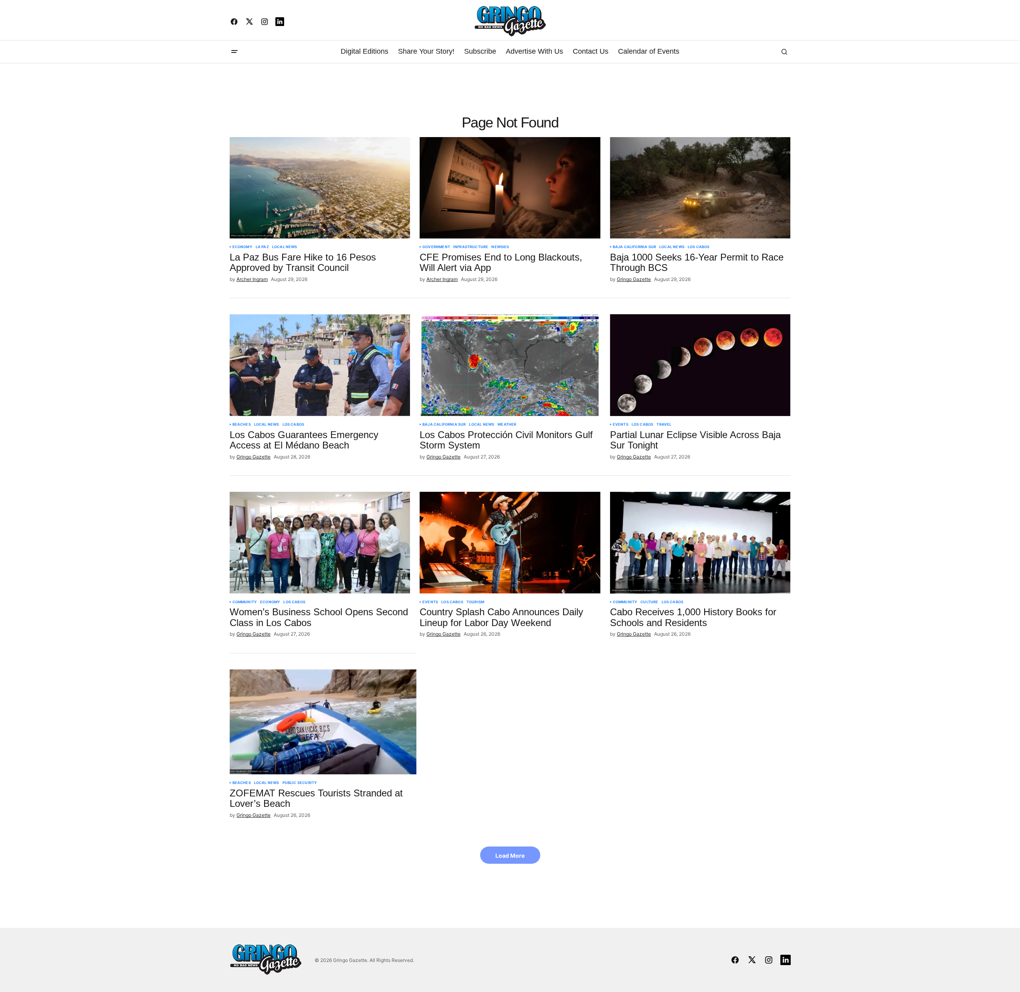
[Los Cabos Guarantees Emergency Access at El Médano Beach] (320, 365)
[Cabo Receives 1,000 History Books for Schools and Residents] (700, 543)
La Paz (262, 247)
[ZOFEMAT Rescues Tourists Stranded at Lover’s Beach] (323, 721)
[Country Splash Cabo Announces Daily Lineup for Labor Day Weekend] (510, 543)
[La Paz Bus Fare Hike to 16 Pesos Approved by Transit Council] (320, 188)
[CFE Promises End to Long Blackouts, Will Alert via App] (510, 188)
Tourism (475, 602)
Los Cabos (699, 247)
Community (244, 602)
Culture (649, 602)
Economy (242, 247)
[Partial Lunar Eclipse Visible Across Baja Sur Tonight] (700, 365)
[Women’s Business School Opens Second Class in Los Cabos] (320, 543)
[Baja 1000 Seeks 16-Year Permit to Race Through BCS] (700, 188)
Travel (663, 424)
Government (436, 247)
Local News (284, 247)
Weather (506, 424)
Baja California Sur (634, 247)
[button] (234, 52)
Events (620, 424)
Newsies (500, 247)
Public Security (300, 783)
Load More (510, 855)
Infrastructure (471, 247)
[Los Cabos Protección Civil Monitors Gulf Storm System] (510, 365)
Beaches (241, 424)
